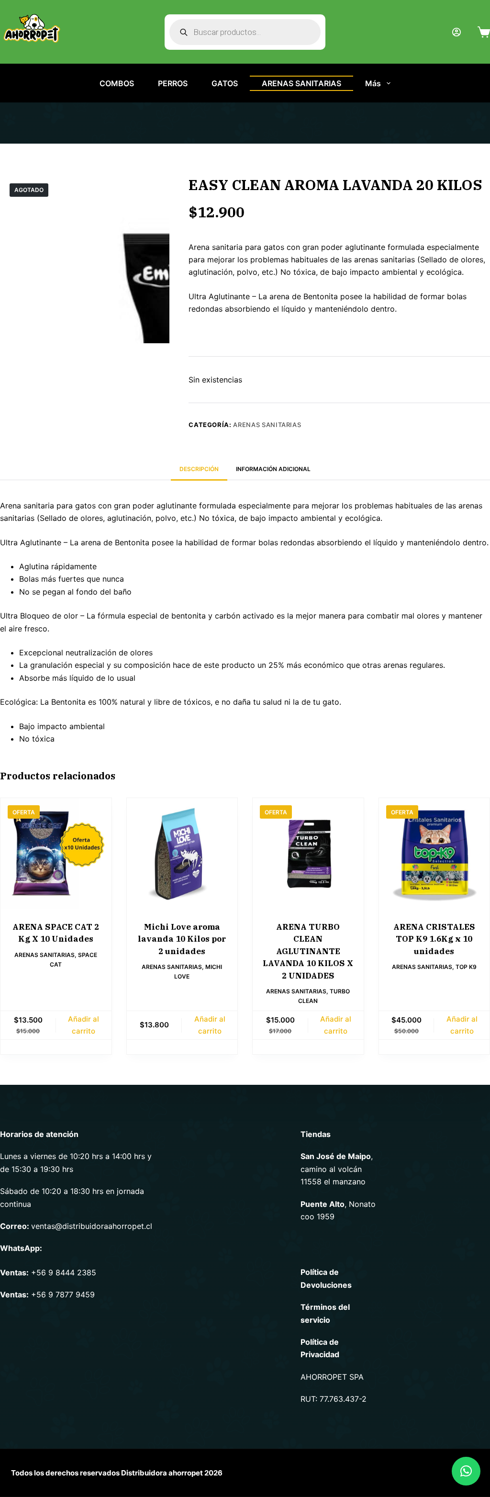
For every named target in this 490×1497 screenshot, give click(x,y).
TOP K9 (466, 966)
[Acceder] (456, 32)
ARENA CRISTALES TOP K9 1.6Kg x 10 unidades (434, 939)
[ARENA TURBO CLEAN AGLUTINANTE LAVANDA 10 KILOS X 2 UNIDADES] (308, 853)
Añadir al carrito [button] (83, 1025)
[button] (466, 1471)
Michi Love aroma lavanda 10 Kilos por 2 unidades (182, 939)
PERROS (173, 83)
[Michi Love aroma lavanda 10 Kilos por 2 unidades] (182, 853)
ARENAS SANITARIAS (301, 83)
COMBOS (117, 83)
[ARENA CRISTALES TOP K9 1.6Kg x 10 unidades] (434, 853)
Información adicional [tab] (273, 469)
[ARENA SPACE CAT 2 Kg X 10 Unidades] (55, 853)
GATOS (225, 83)
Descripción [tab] (199, 469)
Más (373, 83)
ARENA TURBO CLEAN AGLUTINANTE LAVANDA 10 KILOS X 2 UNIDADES (308, 951)
